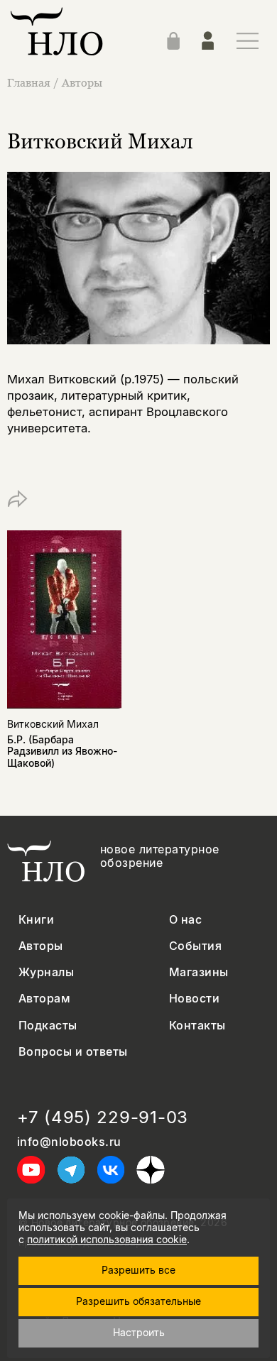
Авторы (82, 82)
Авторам (44, 998)
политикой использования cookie (107, 1239)
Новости (194, 998)
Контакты (197, 1025)
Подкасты (47, 1025)
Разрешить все (138, 1270)
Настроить (139, 1332)
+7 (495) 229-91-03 (102, 1117)
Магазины (199, 972)
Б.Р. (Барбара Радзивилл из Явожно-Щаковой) (62, 751)
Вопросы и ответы (73, 1052)
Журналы (46, 972)
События (195, 946)
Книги (36, 920)
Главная (28, 82)
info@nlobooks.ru (69, 1142)
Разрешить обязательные (138, 1301)
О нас (185, 920)
